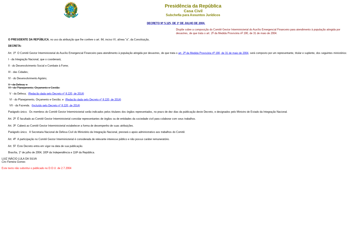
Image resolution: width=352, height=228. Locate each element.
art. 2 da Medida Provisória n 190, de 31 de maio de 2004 (213, 52)
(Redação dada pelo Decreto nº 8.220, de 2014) (56, 93)
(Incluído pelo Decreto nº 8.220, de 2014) (56, 105)
